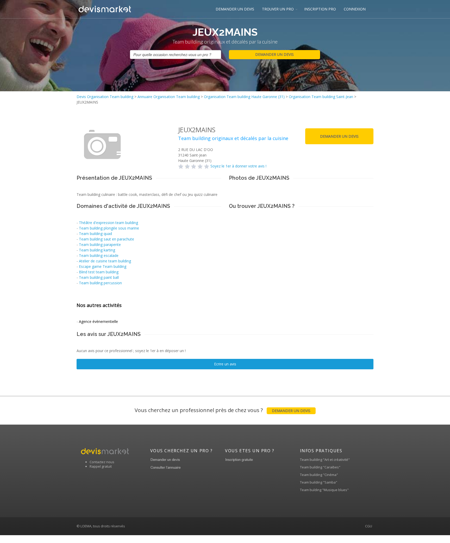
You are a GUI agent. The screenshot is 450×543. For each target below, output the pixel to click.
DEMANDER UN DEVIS (235, 9)
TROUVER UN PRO (278, 9)
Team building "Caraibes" (320, 467)
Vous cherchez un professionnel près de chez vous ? (222, 410)
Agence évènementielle (98, 321)
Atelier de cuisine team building (105, 260)
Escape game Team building (102, 266)
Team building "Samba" (318, 482)
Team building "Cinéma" (319, 474)
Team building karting (97, 250)
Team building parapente (100, 244)
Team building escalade (98, 255)
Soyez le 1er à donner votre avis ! (238, 166)
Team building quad (95, 233)
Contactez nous (102, 462)
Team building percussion (100, 282)
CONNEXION (355, 9)
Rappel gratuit (101, 466)
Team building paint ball (99, 277)
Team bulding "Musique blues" (324, 489)
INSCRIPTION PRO (320, 9)
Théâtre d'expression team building (108, 222)
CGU (368, 526)
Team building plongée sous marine (109, 228)
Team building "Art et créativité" (325, 459)
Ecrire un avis (225, 363)
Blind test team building (98, 271)
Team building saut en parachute (106, 239)
